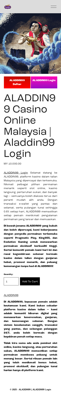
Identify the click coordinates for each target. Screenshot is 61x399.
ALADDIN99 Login (43, 80)
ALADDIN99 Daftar (17, 82)
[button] (30, 281)
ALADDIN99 (11, 295)
